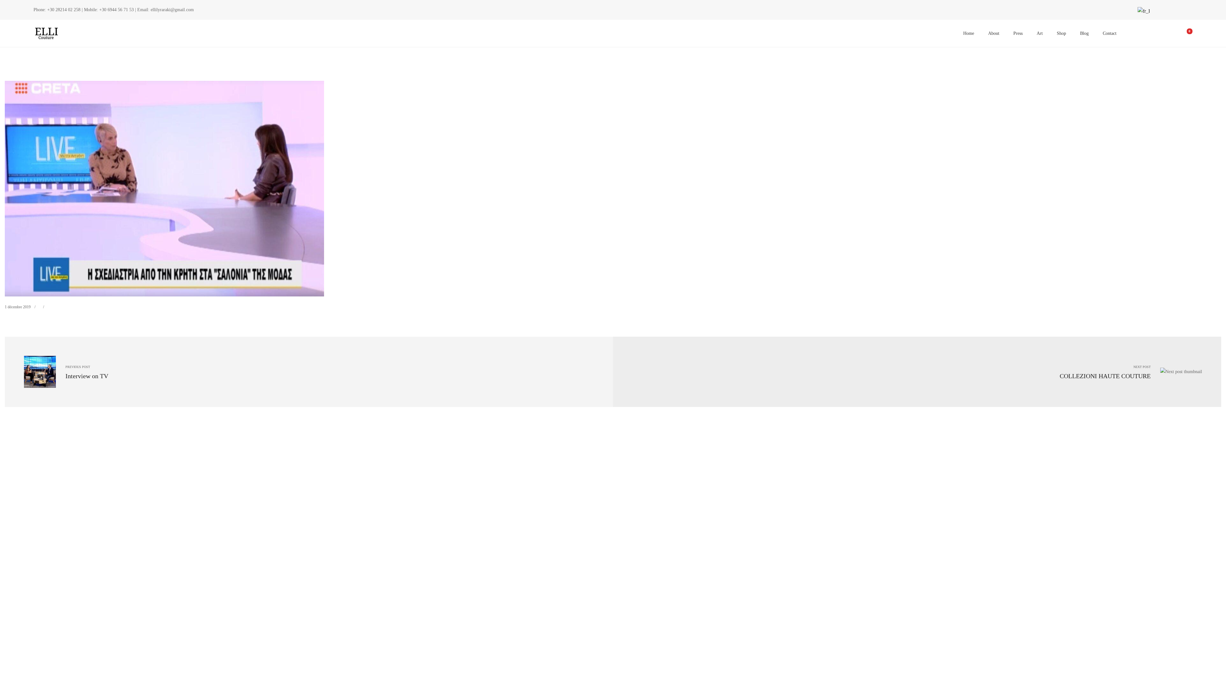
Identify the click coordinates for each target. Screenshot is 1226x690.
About (993, 33)
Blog (1084, 33)
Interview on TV (86, 375)
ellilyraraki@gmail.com (172, 9)
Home (968, 33)
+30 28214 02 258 (63, 9)
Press (1018, 33)
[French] (1143, 11)
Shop (1061, 33)
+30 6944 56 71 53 (116, 9)
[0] (1185, 33)
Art (1040, 33)
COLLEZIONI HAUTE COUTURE (1105, 375)
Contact (1109, 33)
